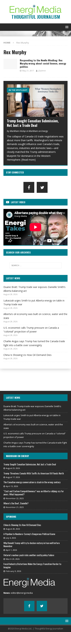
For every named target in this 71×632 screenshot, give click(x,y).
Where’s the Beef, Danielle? (15, 503)
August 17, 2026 (13, 477)
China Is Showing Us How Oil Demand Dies (27, 355)
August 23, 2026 (13, 468)
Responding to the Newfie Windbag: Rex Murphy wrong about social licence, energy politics (43, 63)
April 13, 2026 (12, 486)
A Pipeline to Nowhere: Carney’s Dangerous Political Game (29, 534)
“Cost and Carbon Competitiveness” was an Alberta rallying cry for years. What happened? (33, 492)
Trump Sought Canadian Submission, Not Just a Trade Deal (33, 123)
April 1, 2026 (11, 550)
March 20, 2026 (12, 559)
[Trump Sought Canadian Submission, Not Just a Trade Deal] (35, 100)
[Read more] (29, 159)
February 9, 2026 (13, 571)
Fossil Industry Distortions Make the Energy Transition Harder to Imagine (32, 565)
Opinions (11, 516)
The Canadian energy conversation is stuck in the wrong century (31, 482)
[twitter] (42, 187)
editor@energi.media (22, 592)
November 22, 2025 (15, 498)
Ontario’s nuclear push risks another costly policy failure (28, 555)
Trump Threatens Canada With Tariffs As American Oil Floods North (33, 473)
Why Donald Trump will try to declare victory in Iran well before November (31, 544)
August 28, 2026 (13, 529)
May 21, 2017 (28, 70)
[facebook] (28, 187)
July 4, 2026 (11, 538)
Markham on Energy (17, 456)
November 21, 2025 (15, 507)
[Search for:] (35, 265)
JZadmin (42, 70)
